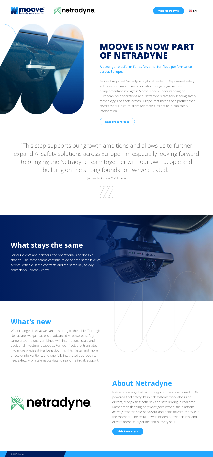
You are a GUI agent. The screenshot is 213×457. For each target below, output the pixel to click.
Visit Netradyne (168, 10)
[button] (194, 11)
